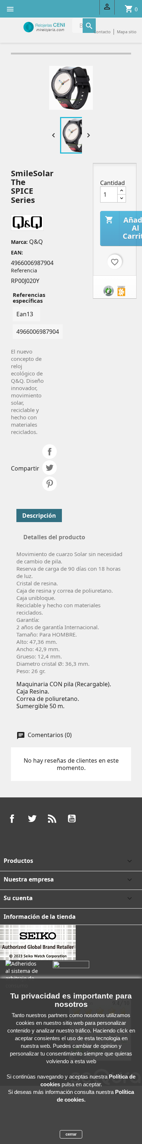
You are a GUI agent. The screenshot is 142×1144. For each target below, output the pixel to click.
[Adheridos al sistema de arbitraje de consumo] (23, 973)
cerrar (71, 1134)
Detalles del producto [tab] (54, 537)
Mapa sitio (127, 31)
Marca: (19, 241)
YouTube (72, 818)
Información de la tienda (40, 917)
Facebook (12, 818)
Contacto (102, 31)
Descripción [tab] (39, 515)
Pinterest (49, 483)
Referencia (24, 270)
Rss (52, 818)
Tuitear (49, 467)
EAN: (17, 252)
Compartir (49, 451)
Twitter (32, 818)
